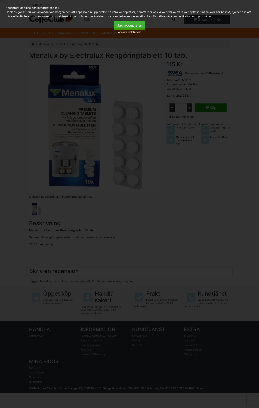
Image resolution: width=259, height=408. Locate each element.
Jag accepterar (129, 25)
